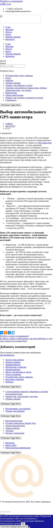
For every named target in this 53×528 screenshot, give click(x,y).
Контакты (10, 39)
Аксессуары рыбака (14, 360)
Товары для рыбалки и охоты (18, 85)
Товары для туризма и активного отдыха (24, 97)
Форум (8, 32)
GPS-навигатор (44, 143)
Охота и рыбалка (13, 374)
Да (23, 524)
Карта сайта (10, 445)
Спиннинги (10, 100)
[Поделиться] (6, 511)
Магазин (9, 29)
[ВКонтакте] (1, 332)
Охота (8, 78)
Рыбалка (9, 80)
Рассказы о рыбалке (14, 379)
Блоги (8, 34)
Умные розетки (12, 428)
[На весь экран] (4, 511)
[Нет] (29, 527)
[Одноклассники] (5, 332)
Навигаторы (11, 93)
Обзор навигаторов (14, 95)
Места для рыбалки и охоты (18, 372)
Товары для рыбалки (15, 411)
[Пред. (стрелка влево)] (1, 514)
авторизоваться (7, 355)
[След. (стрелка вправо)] (4, 514)
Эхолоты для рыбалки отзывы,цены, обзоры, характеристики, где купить (26, 89)
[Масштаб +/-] (1, 511)
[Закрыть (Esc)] (9, 511)
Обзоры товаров (13, 37)
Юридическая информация (17, 448)
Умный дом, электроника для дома (21, 396)
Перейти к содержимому (11, 1)
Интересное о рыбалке (15, 367)
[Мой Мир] (9, 332)
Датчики (9, 430)
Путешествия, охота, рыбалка (19, 75)
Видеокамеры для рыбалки (17, 408)
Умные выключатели (15, 426)
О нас (8, 27)
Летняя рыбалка (12, 369)
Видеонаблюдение (14, 421)
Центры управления (14, 433)
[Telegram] (13, 332)
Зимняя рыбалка (13, 364)
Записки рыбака (12, 362)
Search (3, 61)
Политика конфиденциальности (14, 527)
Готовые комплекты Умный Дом (20, 423)
